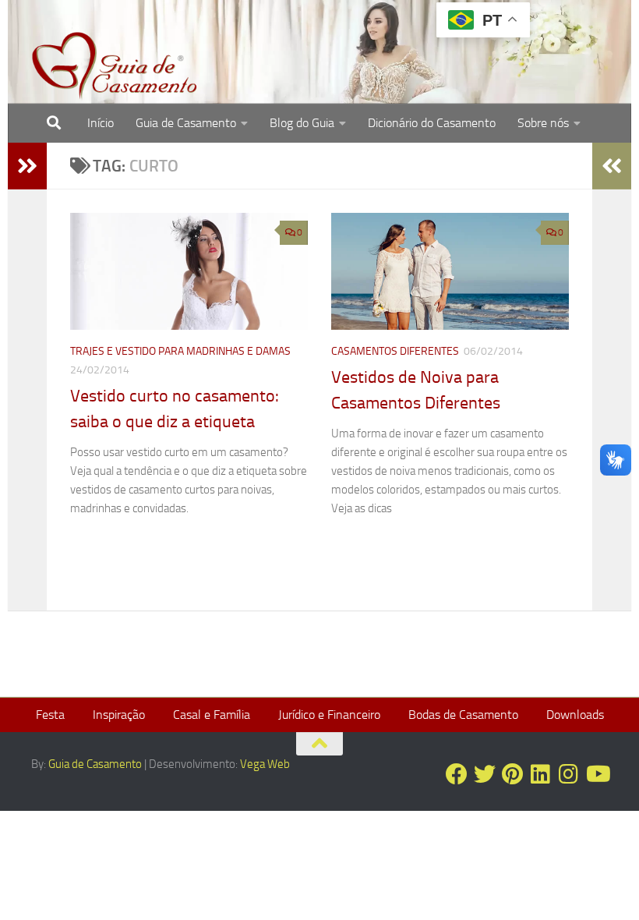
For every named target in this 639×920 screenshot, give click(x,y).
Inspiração (119, 714)
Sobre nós (543, 122)
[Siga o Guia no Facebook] (457, 774)
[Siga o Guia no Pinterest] (513, 774)
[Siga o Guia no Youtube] (597, 774)
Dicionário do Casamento (432, 122)
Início (100, 122)
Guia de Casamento (186, 122)
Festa (50, 714)
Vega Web (265, 764)
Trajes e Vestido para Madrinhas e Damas (180, 351)
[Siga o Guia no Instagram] (569, 774)
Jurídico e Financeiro (329, 714)
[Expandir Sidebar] (27, 166)
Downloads (575, 714)
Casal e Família (211, 714)
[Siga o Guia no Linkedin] (541, 774)
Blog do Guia (302, 122)
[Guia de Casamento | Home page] (114, 66)
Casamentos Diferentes (395, 351)
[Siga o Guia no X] (485, 774)
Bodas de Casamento (463, 714)
